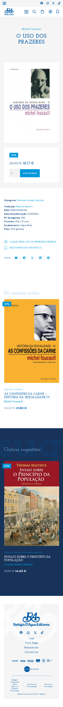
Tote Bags (31, 642)
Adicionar (30, 173)
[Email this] (16, 258)
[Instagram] (47, 3)
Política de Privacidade (32, 685)
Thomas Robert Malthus (18, 564)
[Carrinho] (42, 11)
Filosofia (18, 389)
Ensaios (8, 389)
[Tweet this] (32, 258)
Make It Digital (39, 694)
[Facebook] (41, 3)
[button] (34, 12)
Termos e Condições (48, 685)
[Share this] (24, 258)
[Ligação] (9, 12)
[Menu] (26, 12)
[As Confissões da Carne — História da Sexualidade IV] (31, 301)
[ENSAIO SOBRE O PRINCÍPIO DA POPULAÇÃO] (31, 463)
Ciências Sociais (25, 200)
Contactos (31, 652)
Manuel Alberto (24, 206)
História (39, 200)
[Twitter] (53, 3)
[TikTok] (59, 3)
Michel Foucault (31, 29)
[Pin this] (48, 258)
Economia (28, 552)
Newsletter (31, 647)
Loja (31, 638)
